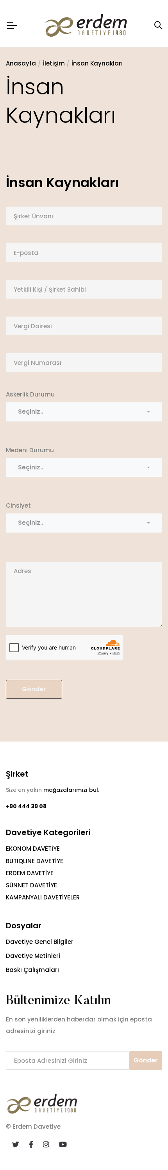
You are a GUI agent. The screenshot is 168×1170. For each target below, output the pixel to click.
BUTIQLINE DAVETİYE (34, 861)
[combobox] (84, 411)
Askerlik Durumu (30, 394)
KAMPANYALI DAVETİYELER (43, 897)
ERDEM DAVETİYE (30, 873)
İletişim (54, 63)
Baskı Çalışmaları (32, 970)
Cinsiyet (18, 505)
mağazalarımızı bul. (71, 790)
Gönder (34, 689)
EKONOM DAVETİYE (33, 848)
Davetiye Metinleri (33, 956)
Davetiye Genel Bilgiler (39, 942)
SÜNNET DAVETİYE (31, 885)
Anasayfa (21, 63)
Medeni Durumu (30, 450)
